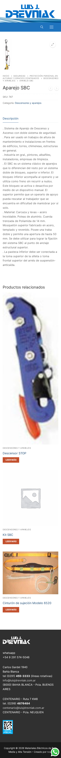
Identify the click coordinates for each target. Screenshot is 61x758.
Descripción (10, 118)
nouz (50, 751)
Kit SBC (8, 535)
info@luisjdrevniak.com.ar (19, 680)
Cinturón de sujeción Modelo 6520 (27, 603)
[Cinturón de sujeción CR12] (51, 89)
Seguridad (19, 76)
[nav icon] (51, 27)
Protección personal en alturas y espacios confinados (30, 77)
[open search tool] (41, 27)
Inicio (6, 76)
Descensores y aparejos (28, 102)
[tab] (10, 119)
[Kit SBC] (57, 89)
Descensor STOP (14, 453)
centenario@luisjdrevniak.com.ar (23, 707)
